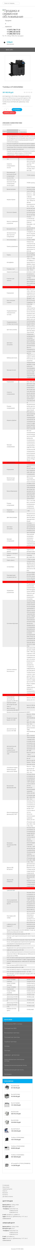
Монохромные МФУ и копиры (13, 1024)
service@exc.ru (10, 1236)
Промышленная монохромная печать (15, 1065)
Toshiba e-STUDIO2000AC (17, 1137)
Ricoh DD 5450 (14, 1120)
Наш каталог (6, 1187)
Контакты (5, 1194)
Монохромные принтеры (11, 1033)
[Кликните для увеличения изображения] (17, 68)
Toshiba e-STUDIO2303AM (17, 1146)
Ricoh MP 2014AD (15, 1094)
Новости (5, 1191)
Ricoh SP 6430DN (15, 1103)
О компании (6, 1185)
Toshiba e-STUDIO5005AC (17, 1155)
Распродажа (7, 1074)
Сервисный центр (7, 1189)
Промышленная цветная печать (14, 1070)
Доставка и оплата (8, 1196)
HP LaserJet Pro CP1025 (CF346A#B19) (20, 1163)
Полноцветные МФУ (10, 1028)
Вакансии (5, 1192)
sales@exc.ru (9, 1214)
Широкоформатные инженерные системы (14, 1060)
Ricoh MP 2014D (15, 1086)
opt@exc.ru (17, 1214)
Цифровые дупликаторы (11, 1055)
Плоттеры (7, 1050)
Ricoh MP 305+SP (15, 1129)
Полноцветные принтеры (12, 1037)
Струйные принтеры (10, 1041)
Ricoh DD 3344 (14, 1111)
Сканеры (6, 1046)
